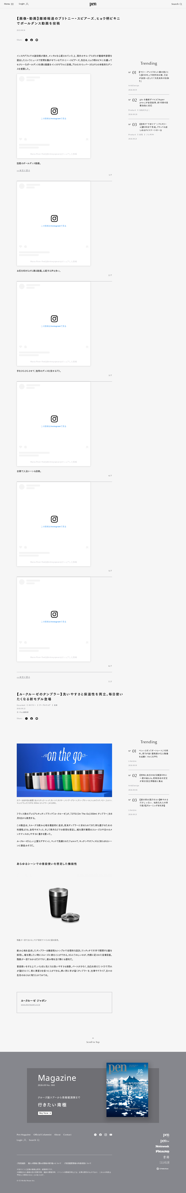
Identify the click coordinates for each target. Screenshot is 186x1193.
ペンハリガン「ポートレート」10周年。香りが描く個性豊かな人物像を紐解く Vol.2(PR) (153, 754)
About (57, 1135)
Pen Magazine (24, 1135)
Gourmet (21, 705)
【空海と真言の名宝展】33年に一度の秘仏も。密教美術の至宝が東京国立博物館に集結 (154, 778)
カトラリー (32, 705)
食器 (56, 705)
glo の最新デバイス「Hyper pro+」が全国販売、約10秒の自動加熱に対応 (154, 103)
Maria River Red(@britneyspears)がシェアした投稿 (53, 154)
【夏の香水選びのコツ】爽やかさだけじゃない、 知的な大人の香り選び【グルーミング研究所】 (154, 803)
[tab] (8, 4)
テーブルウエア (45, 705)
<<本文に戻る (23, 170)
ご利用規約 (21, 1163)
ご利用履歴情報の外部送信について (77, 1163)
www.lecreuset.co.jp (30, 1005)
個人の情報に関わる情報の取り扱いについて (44, 1163)
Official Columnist (42, 1135)
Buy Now (43, 1113)
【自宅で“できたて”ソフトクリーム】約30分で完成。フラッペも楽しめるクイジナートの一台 (154, 127)
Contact (67, 1135)
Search (32, 1140)
